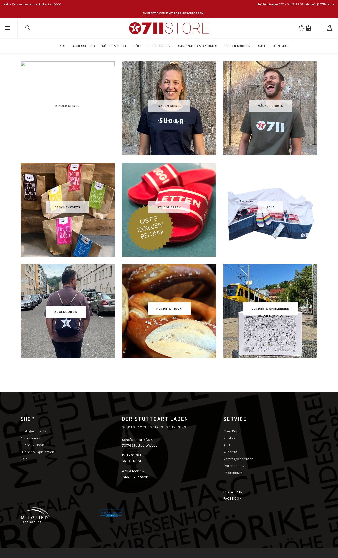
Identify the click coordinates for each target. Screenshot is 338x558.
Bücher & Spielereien (37, 452)
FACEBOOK (232, 498)
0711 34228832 (134, 471)
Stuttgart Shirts (34, 431)
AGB (226, 445)
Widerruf (230, 452)
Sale (24, 459)
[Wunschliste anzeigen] (308, 28)
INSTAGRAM (233, 492)
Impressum (232, 473)
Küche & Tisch (32, 445)
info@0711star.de (135, 477)
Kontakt (230, 438)
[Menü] (7, 28)
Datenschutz (234, 466)
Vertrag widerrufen (238, 459)
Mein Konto (232, 431)
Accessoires (30, 438)
